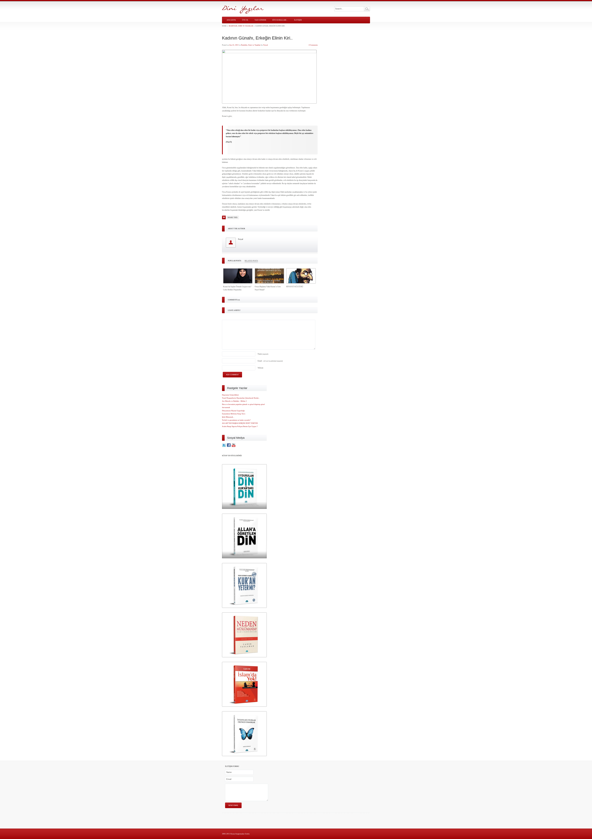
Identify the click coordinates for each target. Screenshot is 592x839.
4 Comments (313, 45)
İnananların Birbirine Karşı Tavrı (233, 414)
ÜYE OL (245, 20)
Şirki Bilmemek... (228, 417)
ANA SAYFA (231, 20)
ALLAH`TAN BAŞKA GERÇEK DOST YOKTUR (240, 423)
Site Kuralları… (280, 20)
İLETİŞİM (298, 20)
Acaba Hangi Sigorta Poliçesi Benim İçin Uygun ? (240, 426)
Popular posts (234, 261)
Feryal (265, 45)
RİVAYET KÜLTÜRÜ (294, 287)
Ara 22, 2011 (234, 45)
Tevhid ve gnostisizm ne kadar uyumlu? (236, 420)
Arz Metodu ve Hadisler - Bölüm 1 (234, 401)
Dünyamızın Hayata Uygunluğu (233, 411)
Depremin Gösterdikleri (230, 395)
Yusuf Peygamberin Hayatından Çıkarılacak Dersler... (241, 398)
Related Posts (251, 261)
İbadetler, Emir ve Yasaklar (241, 26)
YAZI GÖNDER (260, 20)
